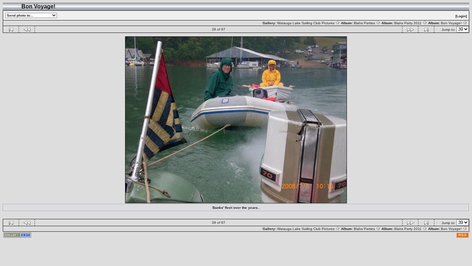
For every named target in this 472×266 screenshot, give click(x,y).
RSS (463, 235)
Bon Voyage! (452, 23)
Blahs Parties (365, 23)
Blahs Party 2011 (408, 23)
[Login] (461, 16)
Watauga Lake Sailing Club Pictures (306, 23)
